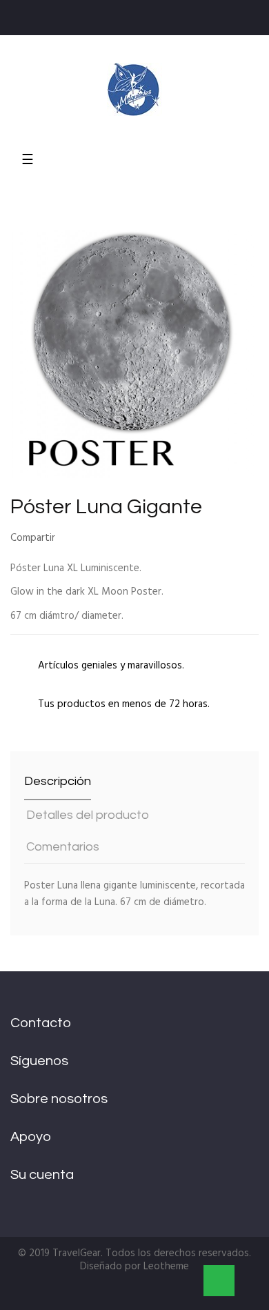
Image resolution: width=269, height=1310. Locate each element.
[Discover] (149, 1293)
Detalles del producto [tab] (87, 815)
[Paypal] (89, 1293)
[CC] (180, 1293)
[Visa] (134, 1293)
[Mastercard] (104, 1293)
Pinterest (112, 539)
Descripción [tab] (57, 781)
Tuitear (91, 539)
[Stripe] (119, 1293)
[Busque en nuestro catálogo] (254, 149)
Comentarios (62, 846)
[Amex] (164, 1293)
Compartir (70, 539)
